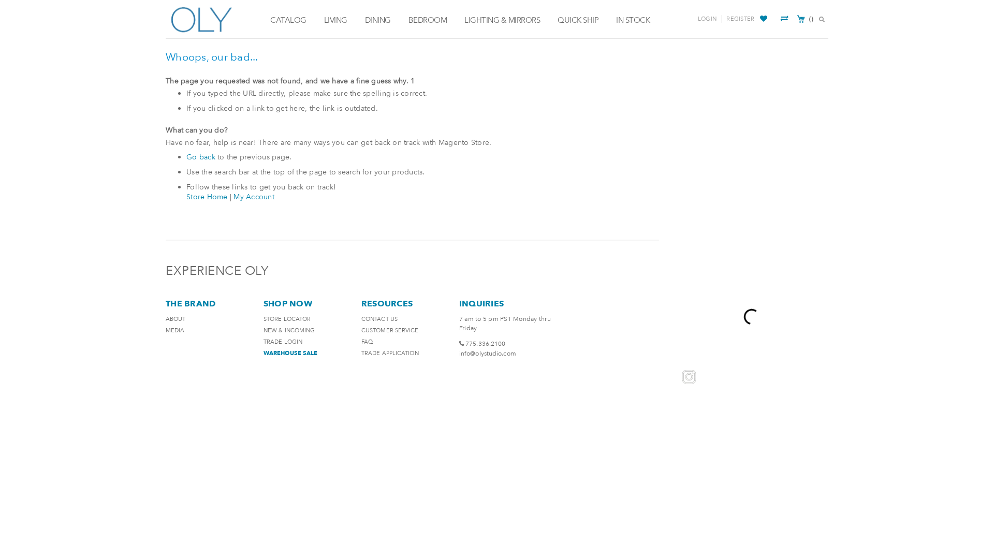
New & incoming (289, 330)
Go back (200, 157)
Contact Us (379, 319)
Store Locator (287, 319)
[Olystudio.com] (215, 19)
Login (707, 19)
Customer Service (390, 330)
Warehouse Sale (290, 353)
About (176, 319)
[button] (765, 19)
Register (740, 19)
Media (175, 330)
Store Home (207, 197)
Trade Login (283, 342)
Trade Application (390, 353)
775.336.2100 (485, 344)
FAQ (367, 342)
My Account (253, 197)
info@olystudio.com (487, 353)
